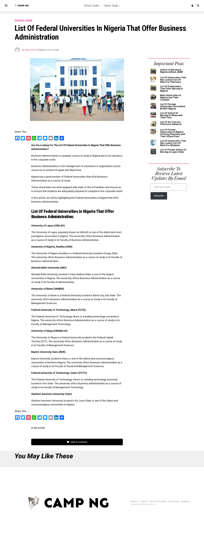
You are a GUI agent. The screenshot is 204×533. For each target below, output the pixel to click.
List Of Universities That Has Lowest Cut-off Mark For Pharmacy (173, 79)
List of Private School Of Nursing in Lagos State (173, 150)
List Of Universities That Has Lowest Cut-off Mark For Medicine (173, 143)
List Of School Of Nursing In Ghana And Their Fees (171, 115)
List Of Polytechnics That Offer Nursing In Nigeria (171, 88)
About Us (134, 501)
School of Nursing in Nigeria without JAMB (171, 70)
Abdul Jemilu (30, 50)
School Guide (91, 5)
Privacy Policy (173, 501)
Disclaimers (185, 501)
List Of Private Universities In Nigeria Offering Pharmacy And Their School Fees (172, 133)
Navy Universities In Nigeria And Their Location (170, 97)
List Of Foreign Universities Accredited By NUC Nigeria (172, 106)
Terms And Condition (158, 501)
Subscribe (159, 195)
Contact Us (144, 501)
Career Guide (111, 5)
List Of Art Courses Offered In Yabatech (170, 123)
